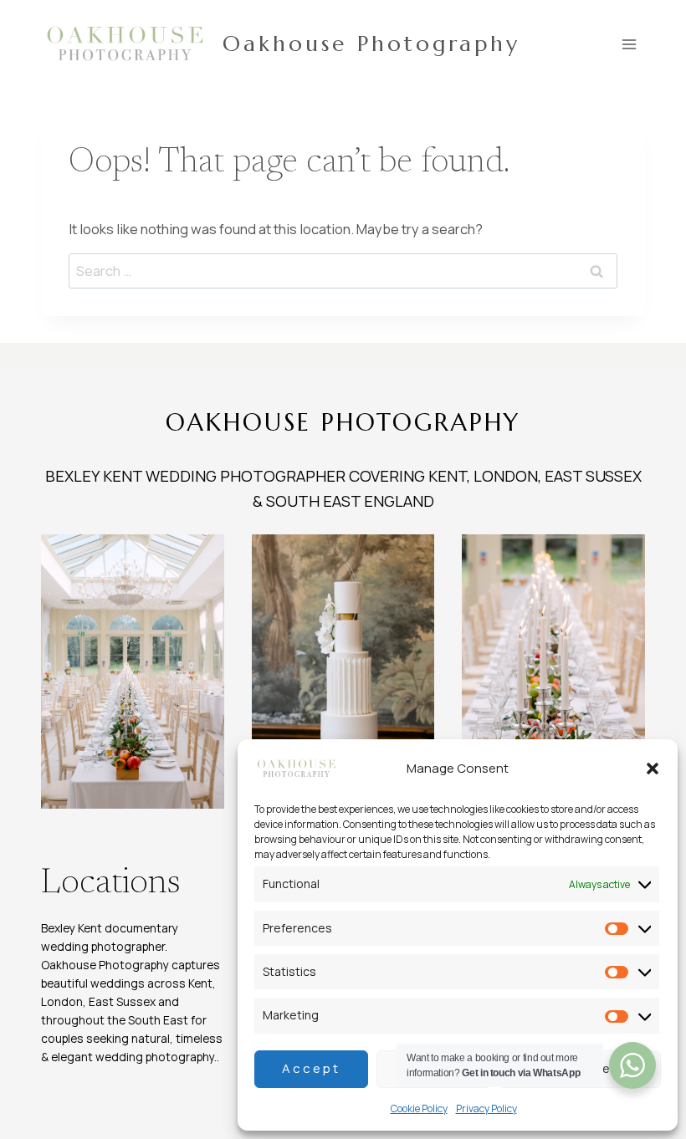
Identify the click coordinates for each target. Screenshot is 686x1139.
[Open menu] (629, 44)
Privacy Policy (486, 1108)
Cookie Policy (419, 1108)
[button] (652, 768)
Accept (311, 1068)
